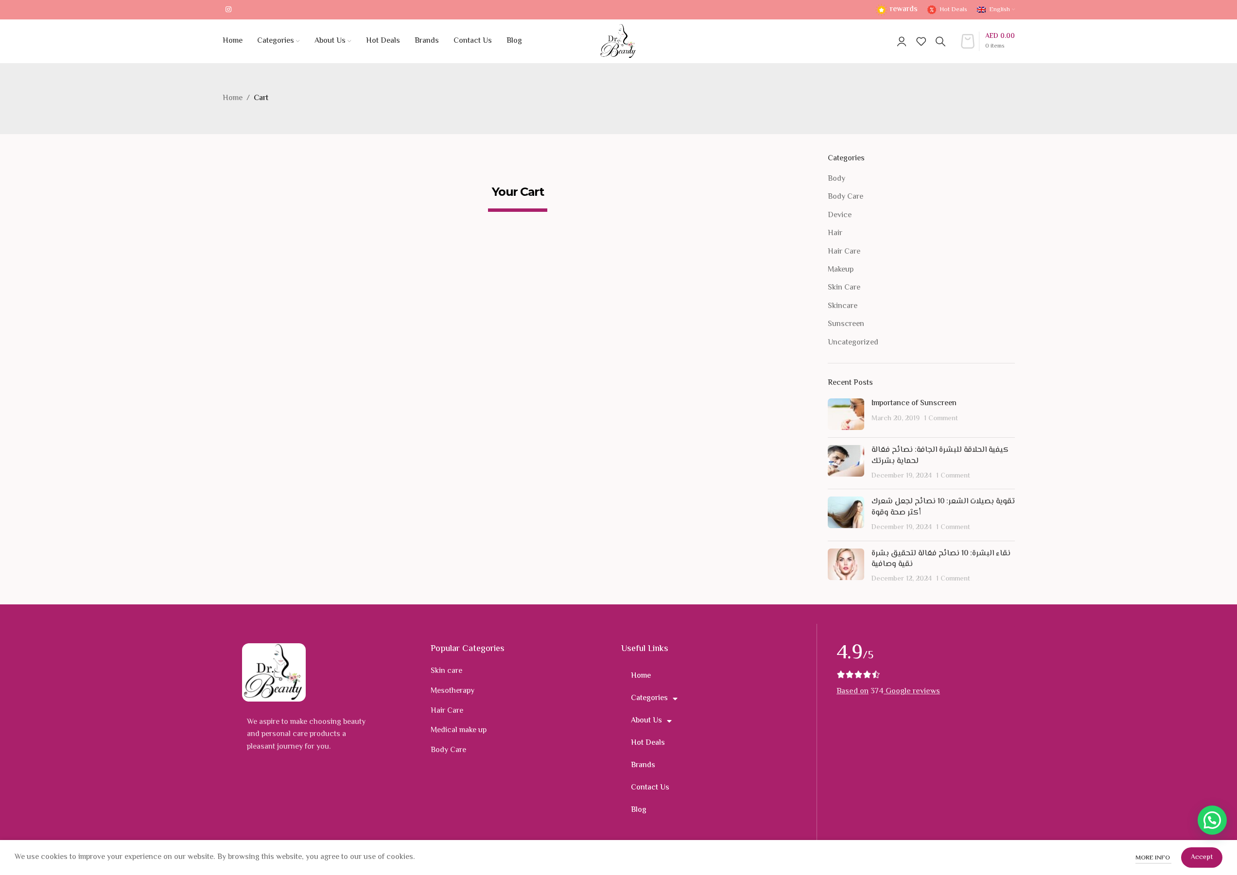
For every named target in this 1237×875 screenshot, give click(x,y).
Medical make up (459, 730)
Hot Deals (648, 743)
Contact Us (650, 788)
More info (1153, 858)
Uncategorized (853, 343)
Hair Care (844, 252)
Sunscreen (846, 324)
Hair (835, 233)
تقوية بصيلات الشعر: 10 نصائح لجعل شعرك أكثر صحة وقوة (943, 507)
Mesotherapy (452, 691)
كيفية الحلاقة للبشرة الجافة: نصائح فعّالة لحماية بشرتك (940, 455)
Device (840, 215)
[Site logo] (618, 41)
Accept (1202, 857)
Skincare (842, 306)
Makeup (841, 270)
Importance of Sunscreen (914, 403)
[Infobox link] (896, 10)
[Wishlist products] (921, 41)
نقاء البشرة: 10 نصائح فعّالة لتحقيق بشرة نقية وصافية (941, 559)
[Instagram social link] (228, 10)
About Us (646, 721)
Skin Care (844, 288)
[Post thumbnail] (846, 414)
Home (233, 98)
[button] (1212, 820)
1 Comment (941, 418)
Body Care (845, 197)
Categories (649, 698)
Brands (643, 765)
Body (836, 179)
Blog (638, 810)
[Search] (940, 41)
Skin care (446, 671)
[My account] (901, 41)
